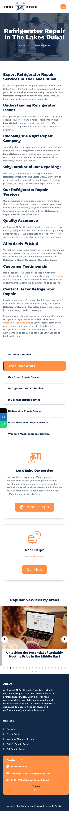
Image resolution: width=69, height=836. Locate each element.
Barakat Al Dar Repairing (16, 322)
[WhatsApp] (3, 417)
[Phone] (3, 424)
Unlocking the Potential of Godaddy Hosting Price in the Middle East (34, 654)
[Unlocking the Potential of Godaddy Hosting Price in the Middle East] (34, 627)
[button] (63, 6)
